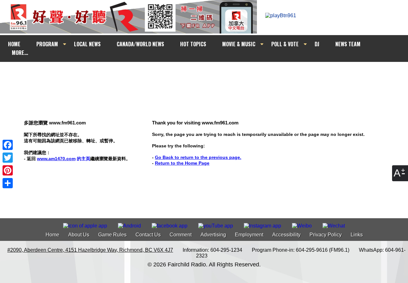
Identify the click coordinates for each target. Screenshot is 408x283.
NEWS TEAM (348, 44)
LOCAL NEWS (87, 44)
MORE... (20, 52)
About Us (78, 234)
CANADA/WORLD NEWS (140, 44)
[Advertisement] (210, 74)
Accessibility (286, 234)
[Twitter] (7, 157)
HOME (14, 44)
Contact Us (148, 234)
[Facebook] (7, 144)
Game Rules (112, 234)
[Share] (7, 183)
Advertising (213, 234)
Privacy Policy (326, 234)
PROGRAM (47, 44)
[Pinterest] (7, 170)
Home (52, 234)
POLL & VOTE (285, 44)
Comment (181, 234)
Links (357, 234)
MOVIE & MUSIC (238, 44)
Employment (249, 234)
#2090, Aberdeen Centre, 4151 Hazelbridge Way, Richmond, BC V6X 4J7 (90, 250)
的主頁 (63, 158)
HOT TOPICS (193, 44)
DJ (317, 44)
